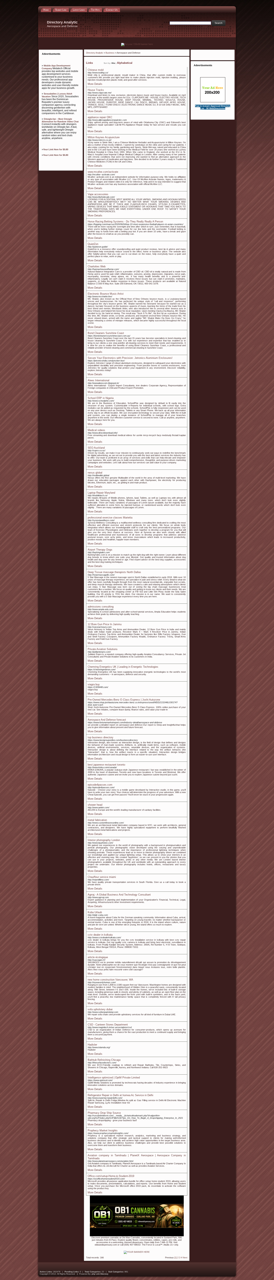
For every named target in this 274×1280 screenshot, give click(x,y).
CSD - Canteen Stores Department (108, 1024)
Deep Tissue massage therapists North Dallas (114, 572)
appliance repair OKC (100, 117)
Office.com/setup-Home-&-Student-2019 (111, 1176)
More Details (95, 83)
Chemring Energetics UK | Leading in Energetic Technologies (123, 666)
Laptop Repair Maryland (101, 492)
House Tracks (96, 89)
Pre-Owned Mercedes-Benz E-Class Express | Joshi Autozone (124, 699)
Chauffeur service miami (102, 876)
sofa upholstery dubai (100, 1009)
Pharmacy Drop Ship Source (104, 1112)
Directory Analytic (94, 53)
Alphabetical (124, 62)
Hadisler (92, 1044)
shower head (95, 804)
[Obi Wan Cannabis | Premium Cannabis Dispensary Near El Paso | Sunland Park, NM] (137, 1235)
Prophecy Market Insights (103, 1130)
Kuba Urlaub (95, 912)
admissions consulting (101, 606)
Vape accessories (98, 194)
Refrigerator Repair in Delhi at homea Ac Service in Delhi (120, 1095)
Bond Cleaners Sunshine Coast (106, 333)
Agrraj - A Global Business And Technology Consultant (119, 894)
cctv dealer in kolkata (100, 934)
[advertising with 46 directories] (137, 1252)
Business (110, 53)
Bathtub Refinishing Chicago (104, 1059)
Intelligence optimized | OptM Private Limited (114, 1077)
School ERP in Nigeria (101, 398)
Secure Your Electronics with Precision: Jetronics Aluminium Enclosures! (130, 357)
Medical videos (96, 430)
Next (185, 1257)
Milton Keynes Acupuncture (104, 137)
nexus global (95, 472)
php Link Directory (100, 1274)
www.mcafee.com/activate (103, 171)
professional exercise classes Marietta (110, 517)
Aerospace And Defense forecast (107, 719)
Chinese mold (96, 69)
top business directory (100, 737)
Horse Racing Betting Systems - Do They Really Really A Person (125, 221)
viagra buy (94, 684)
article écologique (98, 957)
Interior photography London (104, 840)
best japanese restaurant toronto (106, 764)
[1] (175, 1257)
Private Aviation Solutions (103, 649)
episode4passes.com (100, 784)
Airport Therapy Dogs (100, 549)
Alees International (98, 380)
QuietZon (93, 243)
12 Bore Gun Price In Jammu (105, 624)
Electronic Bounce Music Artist (106, 293)
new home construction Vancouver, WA (110, 979)
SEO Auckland (96, 447)
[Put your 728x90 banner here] (137, 44)
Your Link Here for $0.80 (55, 149)
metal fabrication (97, 820)
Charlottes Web (97, 266)
